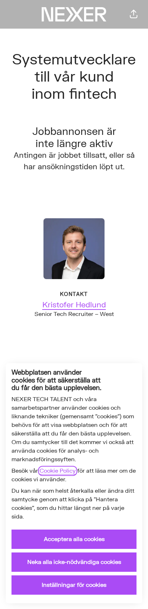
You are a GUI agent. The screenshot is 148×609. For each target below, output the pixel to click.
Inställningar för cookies (74, 585)
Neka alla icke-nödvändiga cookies (74, 562)
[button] (134, 14)
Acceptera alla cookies (74, 539)
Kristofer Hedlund (74, 305)
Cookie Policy (58, 470)
